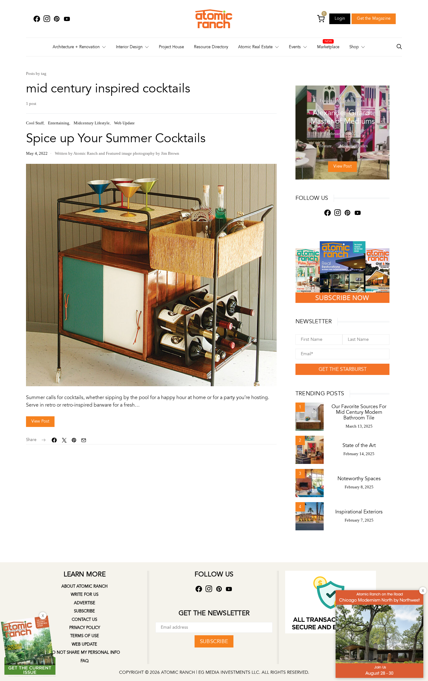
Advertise (84, 603)
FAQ (85, 661)
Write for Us (84, 594)
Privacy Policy (84, 628)
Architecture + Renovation (76, 47)
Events (295, 47)
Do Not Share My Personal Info (84, 652)
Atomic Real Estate (255, 47)
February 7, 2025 (359, 520)
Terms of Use (84, 636)
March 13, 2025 (359, 426)
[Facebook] (36, 19)
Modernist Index (351, 100)
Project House (171, 47)
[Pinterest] (56, 19)
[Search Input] (399, 47)
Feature (326, 100)
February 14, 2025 (358, 453)
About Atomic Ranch (84, 586)
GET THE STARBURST (343, 369)
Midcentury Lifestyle (92, 123)
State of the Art (359, 445)
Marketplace (328, 47)
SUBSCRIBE (214, 641)
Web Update (124, 123)
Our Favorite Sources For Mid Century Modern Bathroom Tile (358, 412)
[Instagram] (46, 19)
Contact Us (84, 619)
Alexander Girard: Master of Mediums (343, 117)
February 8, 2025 (359, 487)
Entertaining (58, 123)
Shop (354, 47)
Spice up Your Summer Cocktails (116, 138)
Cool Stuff (35, 123)
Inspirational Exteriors (359, 511)
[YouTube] (66, 19)
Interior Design (129, 47)
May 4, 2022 (37, 153)
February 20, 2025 (342, 133)
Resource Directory (211, 47)
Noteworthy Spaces (359, 478)
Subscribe (84, 611)
